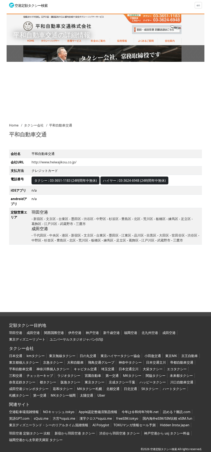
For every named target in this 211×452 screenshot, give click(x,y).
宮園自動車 (93, 375)
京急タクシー (53, 362)
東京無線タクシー (62, 356)
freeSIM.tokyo (127, 418)
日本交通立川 (156, 362)
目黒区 (151, 235)
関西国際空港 (54, 332)
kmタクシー (36, 356)
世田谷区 (178, 235)
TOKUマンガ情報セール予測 (135, 425)
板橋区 (161, 219)
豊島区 (126, 219)
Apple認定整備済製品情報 (98, 412)
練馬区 (173, 219)
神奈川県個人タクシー (52, 369)
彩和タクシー (63, 388)
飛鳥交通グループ (101, 362)
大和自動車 (75, 362)
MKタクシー (132, 375)
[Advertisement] (105, 94)
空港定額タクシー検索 (163, 449)
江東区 (126, 235)
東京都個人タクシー (24, 362)
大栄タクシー (153, 369)
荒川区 (148, 219)
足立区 (186, 219)
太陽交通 (86, 395)
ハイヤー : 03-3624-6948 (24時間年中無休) (134, 180)
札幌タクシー (19, 395)
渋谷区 (89, 219)
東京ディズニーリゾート (27, 339)
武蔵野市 (66, 223)
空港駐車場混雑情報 (24, 412)
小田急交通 (152, 356)
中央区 (54, 235)
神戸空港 (92, 332)
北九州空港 (150, 332)
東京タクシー (94, 382)
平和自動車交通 (60, 125)
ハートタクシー (174, 388)
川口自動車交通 (181, 382)
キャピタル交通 (85, 369)
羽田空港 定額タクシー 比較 (29, 433)
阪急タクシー (70, 382)
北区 (137, 219)
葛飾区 (36, 223)
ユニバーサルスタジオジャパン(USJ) (76, 339)
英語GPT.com (19, 418)
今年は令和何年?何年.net (140, 412)
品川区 (139, 235)
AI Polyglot (101, 425)
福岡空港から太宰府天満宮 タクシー (36, 440)
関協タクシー (155, 375)
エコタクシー (177, 369)
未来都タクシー (181, 375)
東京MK (171, 356)
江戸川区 (50, 223)
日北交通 (130, 388)
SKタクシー (149, 388)
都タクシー (48, 382)
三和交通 (15, 375)
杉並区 (114, 219)
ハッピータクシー (152, 382)
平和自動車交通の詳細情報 (51, 34)
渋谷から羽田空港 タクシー (119, 433)
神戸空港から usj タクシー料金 (167, 433)
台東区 (63, 219)
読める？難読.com (176, 412)
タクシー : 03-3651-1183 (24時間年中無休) (65, 180)
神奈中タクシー (130, 362)
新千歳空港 (111, 332)
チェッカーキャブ (40, 375)
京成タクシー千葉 (122, 382)
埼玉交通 (107, 369)
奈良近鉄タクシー (22, 382)
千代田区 (40, 235)
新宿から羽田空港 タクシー (75, 433)
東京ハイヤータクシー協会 (120, 356)
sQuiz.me (41, 418)
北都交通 (113, 388)
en (198, 5)
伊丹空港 (74, 332)
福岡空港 (130, 332)
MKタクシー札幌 (89, 388)
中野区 (101, 219)
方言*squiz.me (64, 418)
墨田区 (76, 219)
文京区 (51, 219)
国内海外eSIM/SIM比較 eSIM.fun (167, 418)
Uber (101, 395)
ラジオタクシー (68, 375)
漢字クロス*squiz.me (96, 418)
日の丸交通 (88, 356)
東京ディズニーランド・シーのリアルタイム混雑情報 (48, 425)
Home (14, 125)
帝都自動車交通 (181, 362)
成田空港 (33, 332)
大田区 (164, 235)
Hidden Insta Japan (174, 425)
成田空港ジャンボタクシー (29, 388)
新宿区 (38, 219)
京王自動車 (189, 356)
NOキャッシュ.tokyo (58, 412)
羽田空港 (15, 332)
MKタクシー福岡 (63, 395)
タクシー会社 (34, 125)
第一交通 (112, 375)
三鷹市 (81, 223)
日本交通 (15, 356)
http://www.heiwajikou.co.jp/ (54, 162)
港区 (65, 235)
